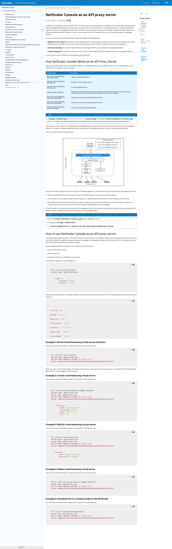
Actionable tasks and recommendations (16, 60)
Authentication (9, 55)
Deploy (7, 42)
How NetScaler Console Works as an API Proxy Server (144, 26)
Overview (8, 22)
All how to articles (10, 19)
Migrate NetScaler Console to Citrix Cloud (17, 17)
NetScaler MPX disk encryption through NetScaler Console (22, 44)
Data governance (10, 27)
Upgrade (7, 52)
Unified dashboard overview (13, 62)
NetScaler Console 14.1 (74, 7)
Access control (9, 57)
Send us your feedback (144, 49)
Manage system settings (12, 80)
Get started (8, 37)
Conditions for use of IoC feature (15, 29)
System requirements (11, 34)
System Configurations (77, 119)
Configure (8, 50)
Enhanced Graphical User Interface (15, 39)
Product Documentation (26, 3)
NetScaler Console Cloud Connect (15, 47)
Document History (10, 87)
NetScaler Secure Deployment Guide (144, 58)
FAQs (7, 85)
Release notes (9, 14)
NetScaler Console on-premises (57, 7)
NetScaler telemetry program (13, 24)
